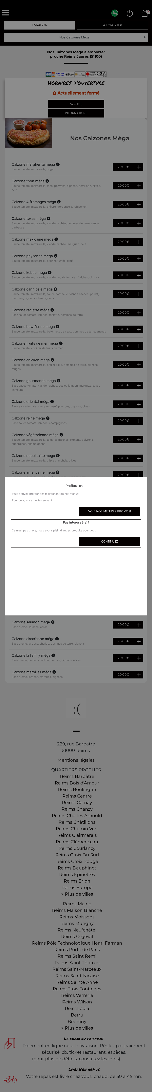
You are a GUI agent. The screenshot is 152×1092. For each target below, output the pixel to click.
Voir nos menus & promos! (109, 511)
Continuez (109, 541)
